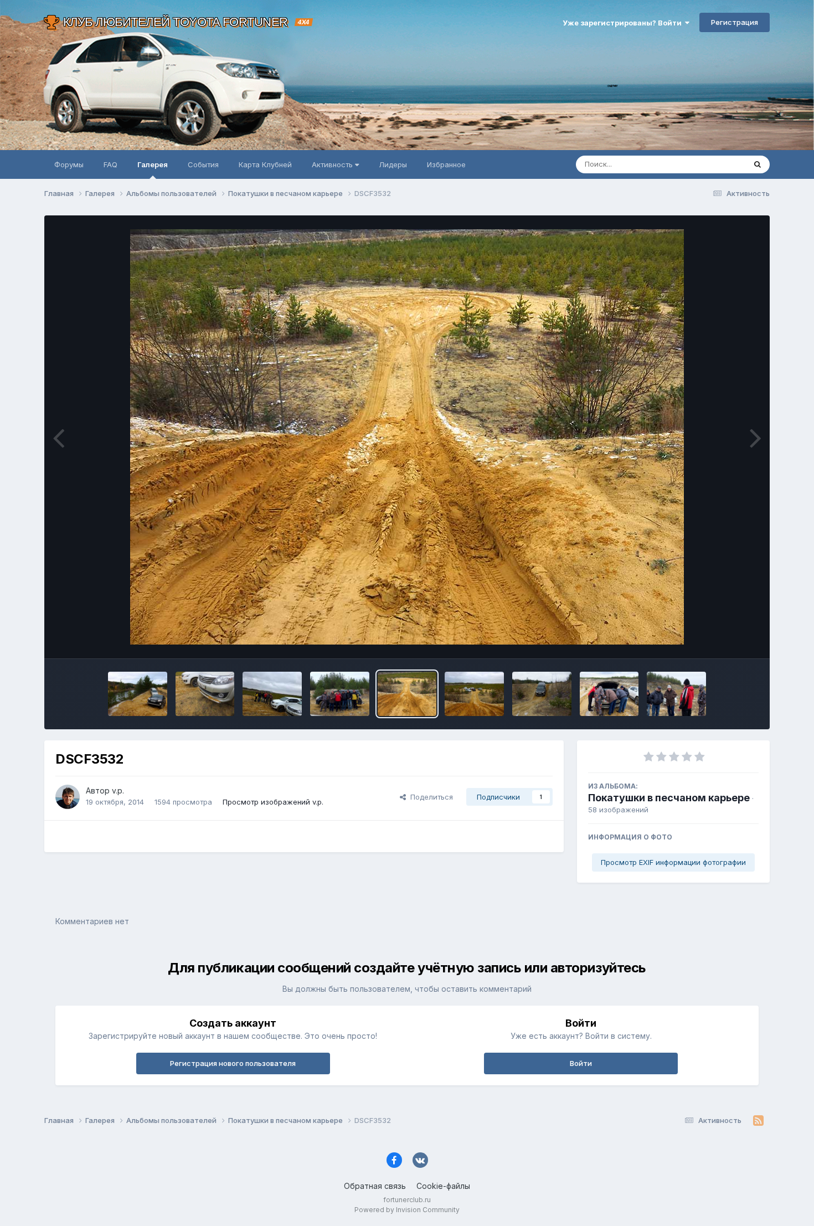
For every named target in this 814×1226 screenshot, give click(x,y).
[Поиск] (757, 164)
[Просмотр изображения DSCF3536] (272, 694)
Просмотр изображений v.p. (273, 801)
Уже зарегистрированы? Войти (624, 22)
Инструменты (721, 638)
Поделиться (429, 796)
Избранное (446, 164)
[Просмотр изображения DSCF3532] (407, 694)
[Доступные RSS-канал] (758, 1121)
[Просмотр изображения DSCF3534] (339, 694)
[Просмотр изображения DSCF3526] (541, 694)
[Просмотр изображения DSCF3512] (609, 694)
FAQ (110, 164)
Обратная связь (375, 1186)
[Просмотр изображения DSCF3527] (474, 694)
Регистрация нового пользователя (233, 1063)
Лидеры (393, 164)
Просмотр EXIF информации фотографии (673, 862)
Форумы (69, 164)
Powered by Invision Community (407, 1210)
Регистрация (734, 22)
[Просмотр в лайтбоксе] (407, 437)
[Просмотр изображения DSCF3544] (137, 694)
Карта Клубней (265, 164)
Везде (720, 164)
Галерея (152, 164)
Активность (333, 164)
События (203, 164)
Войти (581, 1063)
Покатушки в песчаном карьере (669, 797)
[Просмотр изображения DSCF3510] (676, 694)
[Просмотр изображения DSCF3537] (205, 694)
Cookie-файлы (443, 1186)
